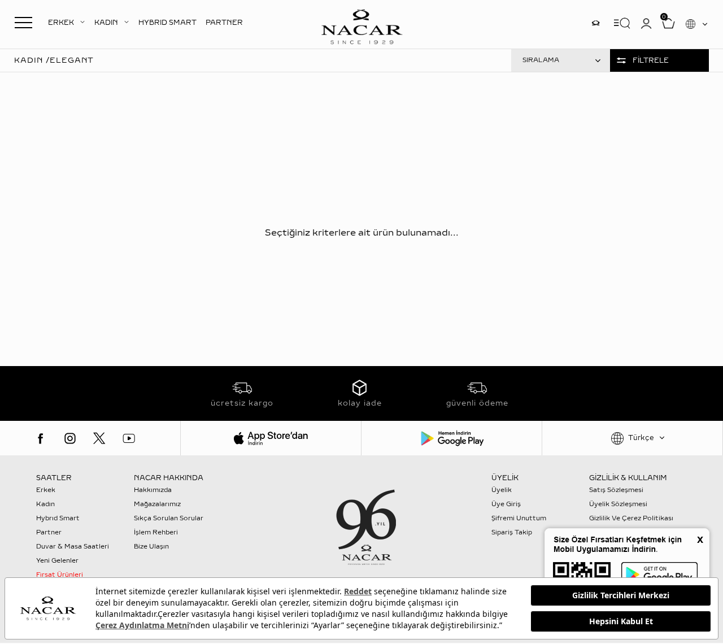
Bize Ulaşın (151, 546)
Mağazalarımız (157, 504)
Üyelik (501, 490)
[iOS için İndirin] (270, 438)
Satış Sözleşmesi (616, 490)
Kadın (45, 504)
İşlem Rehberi (156, 532)
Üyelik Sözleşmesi (618, 504)
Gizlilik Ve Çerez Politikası (631, 518)
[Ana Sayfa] (361, 25)
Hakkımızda (153, 490)
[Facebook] (41, 438)
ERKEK (61, 23)
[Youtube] (129, 438)
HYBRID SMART (167, 23)
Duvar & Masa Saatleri (72, 546)
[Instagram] (70, 438)
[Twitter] (99, 438)
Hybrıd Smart (58, 518)
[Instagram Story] (595, 23)
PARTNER (224, 23)
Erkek (45, 490)
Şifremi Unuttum (518, 518)
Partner (49, 532)
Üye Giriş (506, 504)
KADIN (106, 23)
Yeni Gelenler (57, 560)
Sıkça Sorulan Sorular (168, 518)
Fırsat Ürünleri (59, 574)
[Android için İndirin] (451, 438)
